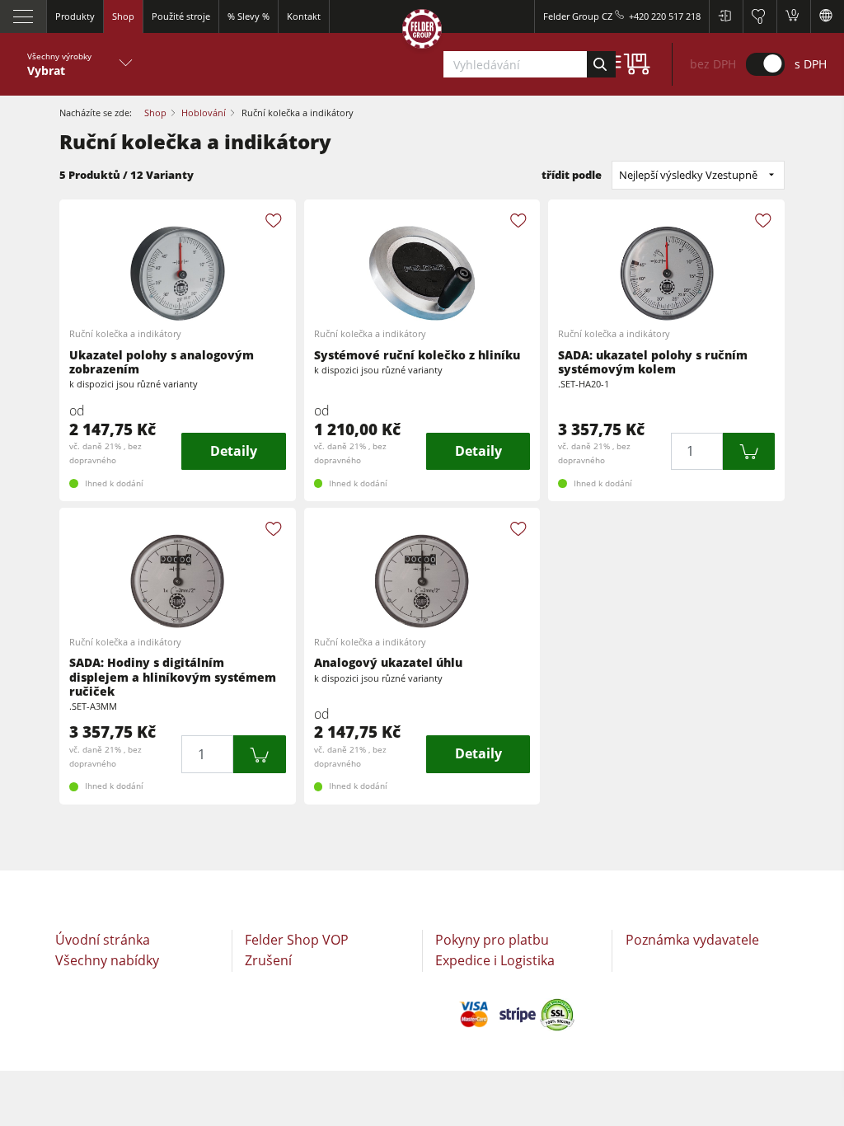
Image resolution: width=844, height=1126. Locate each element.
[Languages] (827, 16)
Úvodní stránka (102, 940)
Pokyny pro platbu (492, 940)
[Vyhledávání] (601, 64)
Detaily (233, 451)
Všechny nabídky (107, 960)
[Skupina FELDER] (422, 31)
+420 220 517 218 (665, 16)
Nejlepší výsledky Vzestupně (688, 174)
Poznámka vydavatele (692, 940)
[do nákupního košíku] (749, 451)
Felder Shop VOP (297, 940)
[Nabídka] (23, 16)
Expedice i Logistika (495, 960)
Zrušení (268, 960)
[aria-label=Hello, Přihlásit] (726, 16)
